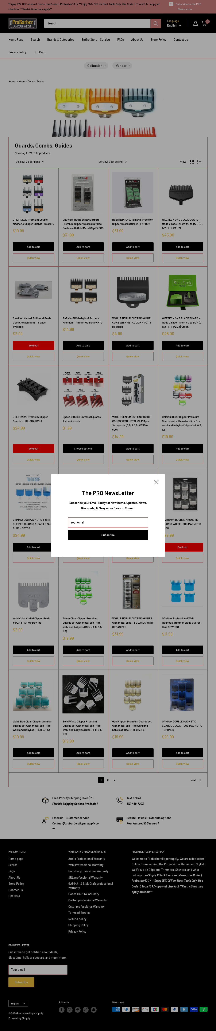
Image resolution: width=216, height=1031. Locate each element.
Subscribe (108, 535)
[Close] (156, 482)
